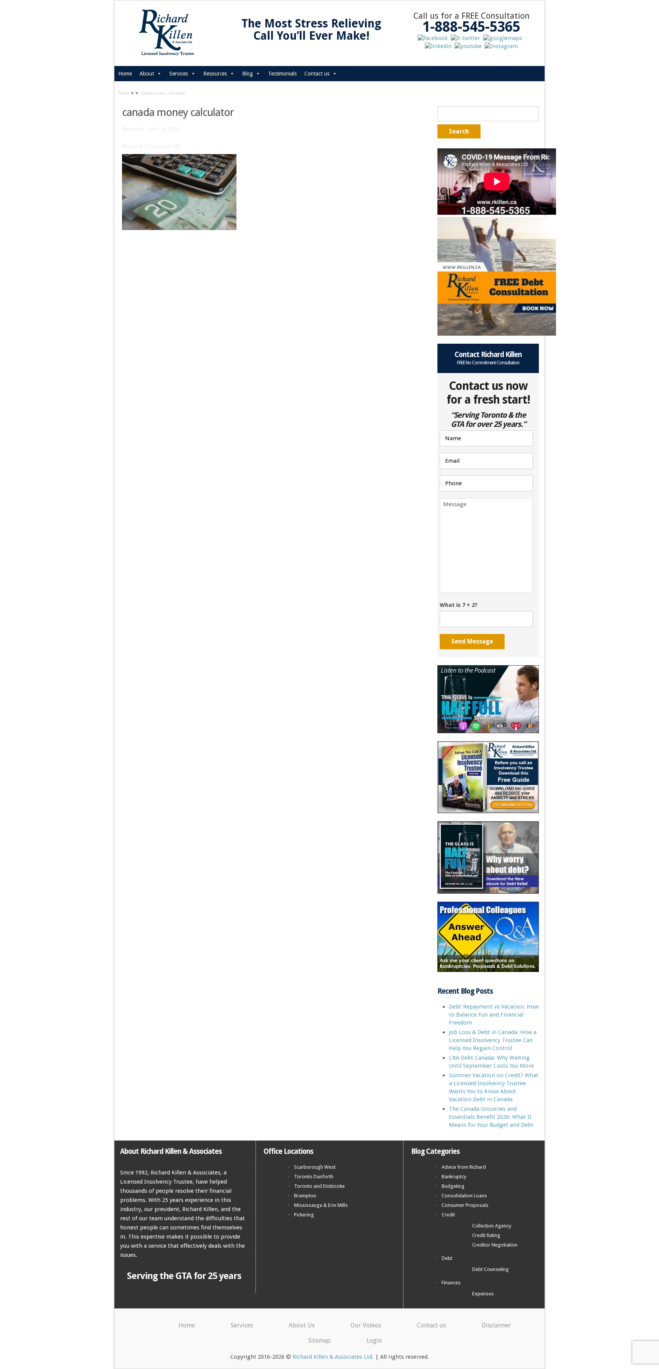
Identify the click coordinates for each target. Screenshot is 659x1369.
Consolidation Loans (464, 1195)
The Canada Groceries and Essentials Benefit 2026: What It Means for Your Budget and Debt (491, 1116)
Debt (447, 1258)
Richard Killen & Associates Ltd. (333, 1356)
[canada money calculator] (179, 191)
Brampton (305, 1195)
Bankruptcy (454, 1176)
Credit (448, 1215)
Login (374, 1340)
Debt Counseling (490, 1269)
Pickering (304, 1215)
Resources (215, 74)
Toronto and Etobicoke (319, 1186)
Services (178, 74)
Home (125, 74)
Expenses (483, 1294)
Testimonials (282, 74)
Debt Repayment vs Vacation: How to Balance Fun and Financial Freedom (493, 1014)
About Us (302, 1325)
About (147, 74)
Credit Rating (486, 1235)
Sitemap (319, 1340)
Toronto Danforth (313, 1176)
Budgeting (453, 1186)
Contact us (317, 74)
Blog (247, 74)
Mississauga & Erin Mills (321, 1205)
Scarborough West (315, 1167)
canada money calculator (163, 93)
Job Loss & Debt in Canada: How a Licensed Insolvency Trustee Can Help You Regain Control (493, 1040)
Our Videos (365, 1325)
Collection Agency (491, 1226)
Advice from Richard (464, 1167)
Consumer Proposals (465, 1205)
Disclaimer (496, 1325)
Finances (451, 1282)
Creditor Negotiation (495, 1245)
